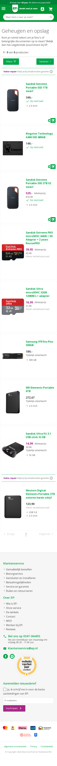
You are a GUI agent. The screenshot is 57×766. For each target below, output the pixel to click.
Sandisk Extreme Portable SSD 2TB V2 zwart (38, 183)
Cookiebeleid (47, 746)
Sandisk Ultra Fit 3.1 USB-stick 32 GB (38, 435)
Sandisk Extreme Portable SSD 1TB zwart (37, 87)
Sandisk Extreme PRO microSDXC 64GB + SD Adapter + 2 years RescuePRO (39, 238)
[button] (11, 61)
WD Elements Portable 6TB (40, 389)
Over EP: (9, 597)
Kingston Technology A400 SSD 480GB (39, 135)
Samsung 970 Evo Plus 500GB (39, 343)
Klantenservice (13, 563)
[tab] (28, 62)
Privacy (33, 746)
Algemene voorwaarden (15, 746)
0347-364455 (31, 636)
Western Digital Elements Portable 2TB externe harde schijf (40, 494)
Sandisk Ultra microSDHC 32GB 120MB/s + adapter (38, 292)
